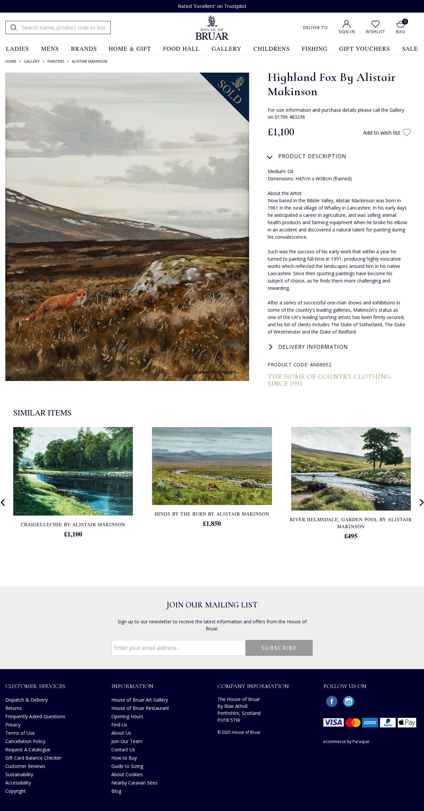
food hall (181, 48)
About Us (121, 733)
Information (132, 686)
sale (410, 48)
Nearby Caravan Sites (134, 783)
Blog (116, 791)
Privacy (13, 724)
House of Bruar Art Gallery (139, 700)
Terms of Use (20, 733)
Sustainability (19, 774)
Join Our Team (126, 741)
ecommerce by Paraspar (346, 741)
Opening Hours (127, 716)
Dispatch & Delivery (26, 700)
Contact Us (123, 749)
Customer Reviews (25, 766)
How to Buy (124, 758)
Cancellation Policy (25, 741)
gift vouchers (364, 48)
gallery (226, 48)
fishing (315, 48)
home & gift (130, 48)
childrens (271, 48)
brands (84, 48)
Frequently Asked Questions (35, 716)
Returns (13, 708)
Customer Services (35, 686)
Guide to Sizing (127, 766)
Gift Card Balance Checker (33, 758)
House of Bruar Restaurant (140, 708)
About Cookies (127, 774)
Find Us (119, 724)
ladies (17, 48)
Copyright (15, 791)
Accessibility (18, 783)
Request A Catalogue (27, 749)
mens (50, 48)
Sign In (347, 31)
